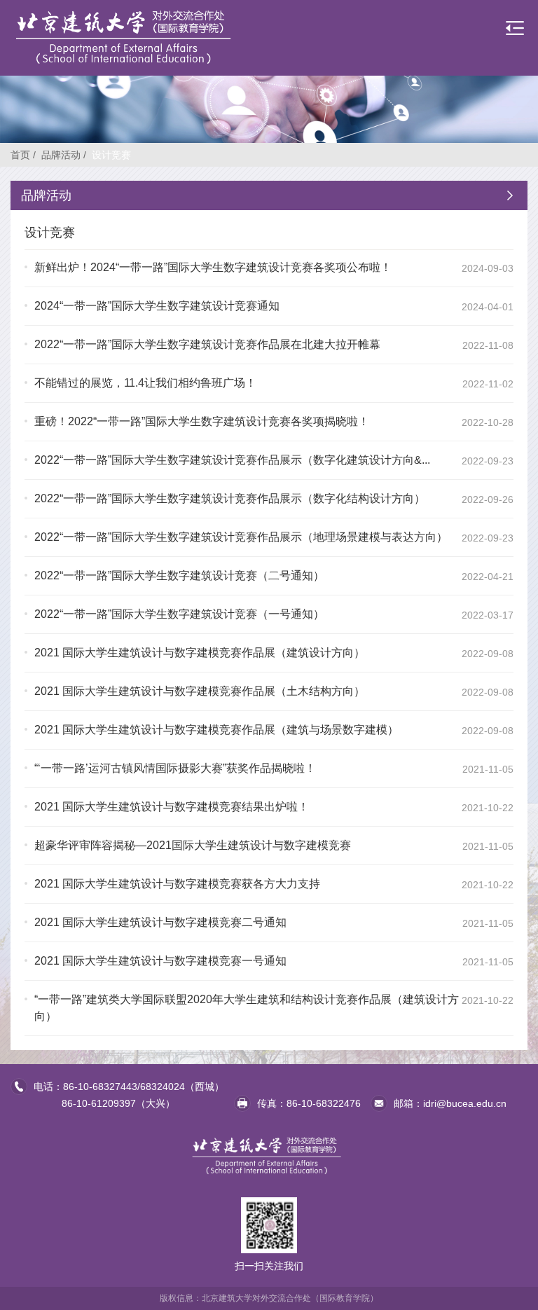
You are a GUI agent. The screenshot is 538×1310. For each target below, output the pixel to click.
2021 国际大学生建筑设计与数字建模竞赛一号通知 (160, 961)
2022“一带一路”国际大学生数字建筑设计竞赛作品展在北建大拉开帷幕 (207, 344)
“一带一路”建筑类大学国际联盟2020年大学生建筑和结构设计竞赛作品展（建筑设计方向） (246, 1007)
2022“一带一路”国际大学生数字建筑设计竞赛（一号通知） (179, 614)
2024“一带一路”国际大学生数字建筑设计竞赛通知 (157, 306)
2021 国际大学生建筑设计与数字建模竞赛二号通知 (160, 922)
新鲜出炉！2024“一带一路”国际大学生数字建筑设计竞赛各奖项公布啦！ (213, 267)
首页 (20, 154)
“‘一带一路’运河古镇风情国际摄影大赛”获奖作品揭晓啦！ (175, 768)
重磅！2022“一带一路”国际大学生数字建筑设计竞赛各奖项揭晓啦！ (201, 421)
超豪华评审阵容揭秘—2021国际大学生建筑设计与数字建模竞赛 (192, 845)
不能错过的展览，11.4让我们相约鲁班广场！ (145, 383)
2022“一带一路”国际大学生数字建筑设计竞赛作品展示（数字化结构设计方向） (229, 498)
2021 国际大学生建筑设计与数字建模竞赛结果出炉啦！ (171, 807)
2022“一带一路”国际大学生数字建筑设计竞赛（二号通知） (179, 575)
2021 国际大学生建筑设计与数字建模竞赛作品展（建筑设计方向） (199, 653)
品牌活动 (61, 154)
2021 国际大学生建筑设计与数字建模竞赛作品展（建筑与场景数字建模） (216, 730)
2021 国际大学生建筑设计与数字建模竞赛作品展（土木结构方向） (199, 691)
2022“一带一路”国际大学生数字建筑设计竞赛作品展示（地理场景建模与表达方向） (241, 537)
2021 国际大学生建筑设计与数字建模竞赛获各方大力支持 (177, 884)
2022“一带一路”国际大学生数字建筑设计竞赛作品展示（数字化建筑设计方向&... (232, 460)
